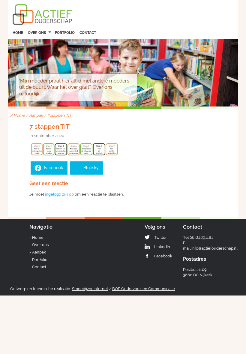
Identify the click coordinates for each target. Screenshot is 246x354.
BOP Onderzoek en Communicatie (143, 288)
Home (18, 33)
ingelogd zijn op (59, 194)
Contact (88, 33)
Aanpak (36, 115)
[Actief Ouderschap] (42, 8)
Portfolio (65, 33)
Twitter (160, 237)
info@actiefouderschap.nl (214, 248)
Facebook (163, 256)
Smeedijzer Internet (90, 288)
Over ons (37, 33)
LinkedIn (162, 246)
